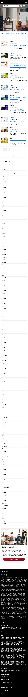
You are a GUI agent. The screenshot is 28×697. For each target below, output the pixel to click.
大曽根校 (3, 428)
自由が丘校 (4, 277)
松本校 (3, 399)
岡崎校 (3, 412)
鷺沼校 (3, 358)
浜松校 (3, 407)
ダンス (3, 164)
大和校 (3, 376)
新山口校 (3, 498)
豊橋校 (3, 410)
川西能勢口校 (4, 479)
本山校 (3, 430)
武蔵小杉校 (4, 342)
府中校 (3, 332)
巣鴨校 (3, 311)
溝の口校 (3, 347)
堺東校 (3, 466)
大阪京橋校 (4, 451)
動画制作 (17, 633)
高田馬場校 (4, 309)
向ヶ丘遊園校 (4, 350)
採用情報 (3, 685)
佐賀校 (3, 513)
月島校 (3, 241)
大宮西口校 (4, 197)
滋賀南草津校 (4, 443)
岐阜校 (3, 402)
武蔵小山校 (4, 262)
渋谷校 (3, 272)
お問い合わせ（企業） (5, 677)
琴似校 (3, 184)
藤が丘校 (3, 433)
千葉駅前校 (4, 210)
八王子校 (3, 337)
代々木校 (3, 275)
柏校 (2, 228)
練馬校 (3, 327)
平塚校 (3, 386)
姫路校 (3, 482)
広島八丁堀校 (4, 495)
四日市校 (3, 441)
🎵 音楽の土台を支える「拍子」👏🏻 (17, 121)
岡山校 (3, 490)
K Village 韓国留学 (11, 670)
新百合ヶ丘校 (4, 355)
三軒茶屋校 (4, 283)
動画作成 (3, 169)
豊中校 (3, 459)
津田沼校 (3, 226)
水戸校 (3, 189)
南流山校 (3, 213)
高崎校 (3, 195)
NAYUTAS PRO (18, 628)
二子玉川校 (4, 290)
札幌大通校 (4, 182)
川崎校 (3, 345)
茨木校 (3, 464)
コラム (7, 628)
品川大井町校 (4, 257)
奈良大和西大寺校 (5, 487)
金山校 (3, 420)
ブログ (21, 627)
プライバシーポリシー (5, 690)
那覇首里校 (4, 523)
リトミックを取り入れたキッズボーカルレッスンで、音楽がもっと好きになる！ (18, 66)
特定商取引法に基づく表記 (6, 687)
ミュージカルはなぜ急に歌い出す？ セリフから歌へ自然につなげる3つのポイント (18, 110)
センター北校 (4, 366)
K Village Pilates (18, 670)
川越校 (3, 205)
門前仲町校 (4, 254)
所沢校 (3, 207)
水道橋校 (3, 236)
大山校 (3, 321)
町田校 (3, 340)
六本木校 (3, 244)
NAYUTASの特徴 (4, 627)
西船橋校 (3, 223)
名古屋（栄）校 (5, 422)
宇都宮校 (3, 192)
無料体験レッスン (5, 679)
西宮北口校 (4, 474)
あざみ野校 (4, 368)
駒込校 (3, 314)
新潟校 (3, 389)
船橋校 (3, 220)
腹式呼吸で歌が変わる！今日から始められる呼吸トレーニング (18, 46)
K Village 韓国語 (4, 670)
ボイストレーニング (6, 161)
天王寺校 (3, 454)
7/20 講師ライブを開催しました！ (17, 55)
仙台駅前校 (4, 187)
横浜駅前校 (4, 360)
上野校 (3, 246)
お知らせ (17, 627)
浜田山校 (3, 306)
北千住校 (3, 252)
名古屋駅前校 (4, 417)
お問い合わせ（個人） (5, 674)
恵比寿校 (3, 270)
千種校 (3, 425)
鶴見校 (3, 371)
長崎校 (3, 516)
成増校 (3, 324)
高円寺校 (3, 303)
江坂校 (3, 461)
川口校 (3, 200)
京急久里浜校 (4, 373)
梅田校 (3, 448)
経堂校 (3, 288)
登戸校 (3, 353)
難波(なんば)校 (5, 456)
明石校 (3, 485)
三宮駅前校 (4, 469)
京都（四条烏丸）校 (6, 446)
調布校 (3, 329)
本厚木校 (3, 378)
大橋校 (3, 511)
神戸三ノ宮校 (4, 472)
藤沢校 (3, 384)
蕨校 (2, 202)
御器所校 (3, 435)
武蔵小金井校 (4, 334)
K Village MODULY (4, 671)
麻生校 (3, 179)
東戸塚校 (3, 381)
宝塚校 (3, 477)
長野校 (3, 397)
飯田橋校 (3, 239)
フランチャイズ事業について (7, 682)
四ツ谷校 (3, 293)
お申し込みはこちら (14, 559)
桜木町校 (3, 363)
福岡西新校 (4, 508)
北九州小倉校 (4, 503)
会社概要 (3, 693)
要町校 (3, 319)
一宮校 (3, 438)
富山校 (3, 391)
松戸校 (3, 215)
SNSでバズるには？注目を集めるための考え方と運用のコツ (18, 98)
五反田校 (3, 259)
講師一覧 (12, 627)
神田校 (3, 231)
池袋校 (3, 316)
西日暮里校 (4, 249)
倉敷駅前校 (4, 492)
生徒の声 (2, 628)
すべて (3, 158)
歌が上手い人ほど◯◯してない (16, 131)
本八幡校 (3, 218)
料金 (9, 627)
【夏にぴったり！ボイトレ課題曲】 (17, 89)
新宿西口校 (4, 298)
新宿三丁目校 (4, 296)
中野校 (3, 301)
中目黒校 (3, 280)
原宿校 (3, 267)
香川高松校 (4, 500)
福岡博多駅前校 (5, 505)
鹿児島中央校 (4, 521)
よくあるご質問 (12, 628)
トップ (2, 622)
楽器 (2, 166)
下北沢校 (3, 285)
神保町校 (3, 233)
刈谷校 (3, 415)
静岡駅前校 (4, 404)
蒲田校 (3, 264)
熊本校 (3, 518)
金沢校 (3, 394)
